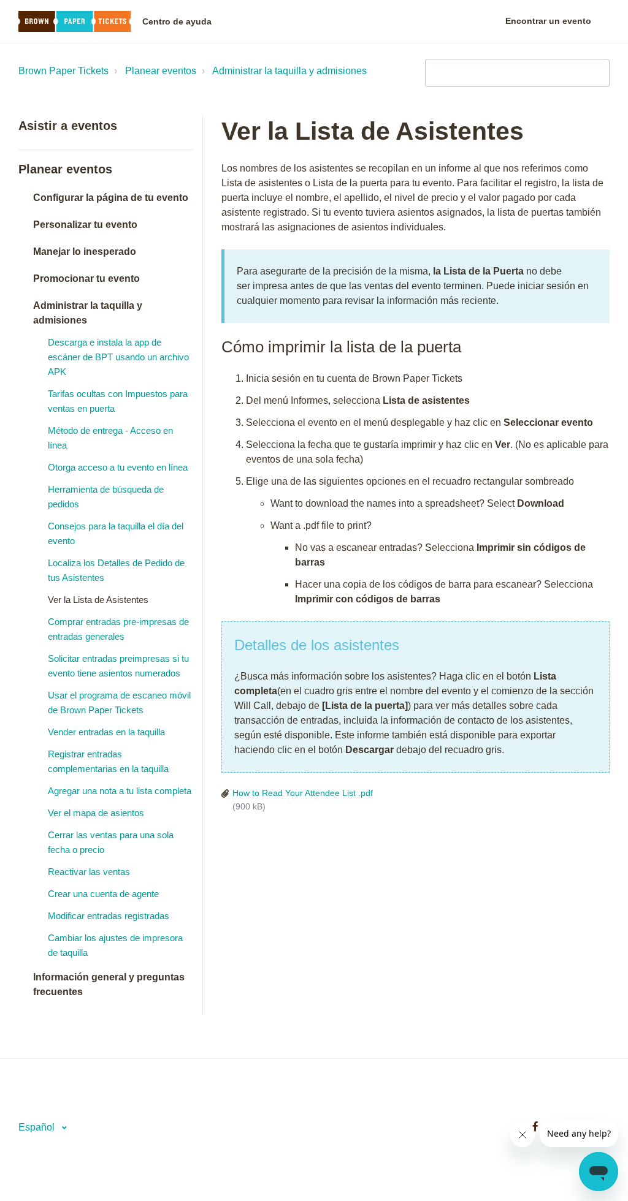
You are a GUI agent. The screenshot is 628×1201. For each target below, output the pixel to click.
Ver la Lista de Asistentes (98, 599)
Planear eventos (160, 71)
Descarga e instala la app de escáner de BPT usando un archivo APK (118, 357)
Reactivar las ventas (89, 871)
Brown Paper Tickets (63, 71)
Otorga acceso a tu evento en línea (118, 467)
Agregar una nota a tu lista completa (119, 791)
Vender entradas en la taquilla (106, 732)
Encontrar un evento (548, 21)
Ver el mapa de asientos (96, 813)
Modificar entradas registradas (108, 916)
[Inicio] (74, 21)
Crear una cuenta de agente (103, 893)
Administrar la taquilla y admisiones (289, 71)
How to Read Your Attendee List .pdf (302, 793)
